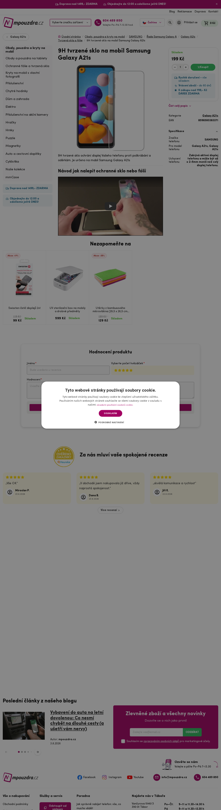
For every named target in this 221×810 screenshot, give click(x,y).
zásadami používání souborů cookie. (115, 404)
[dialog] (110, 405)
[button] (110, 422)
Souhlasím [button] (110, 413)
